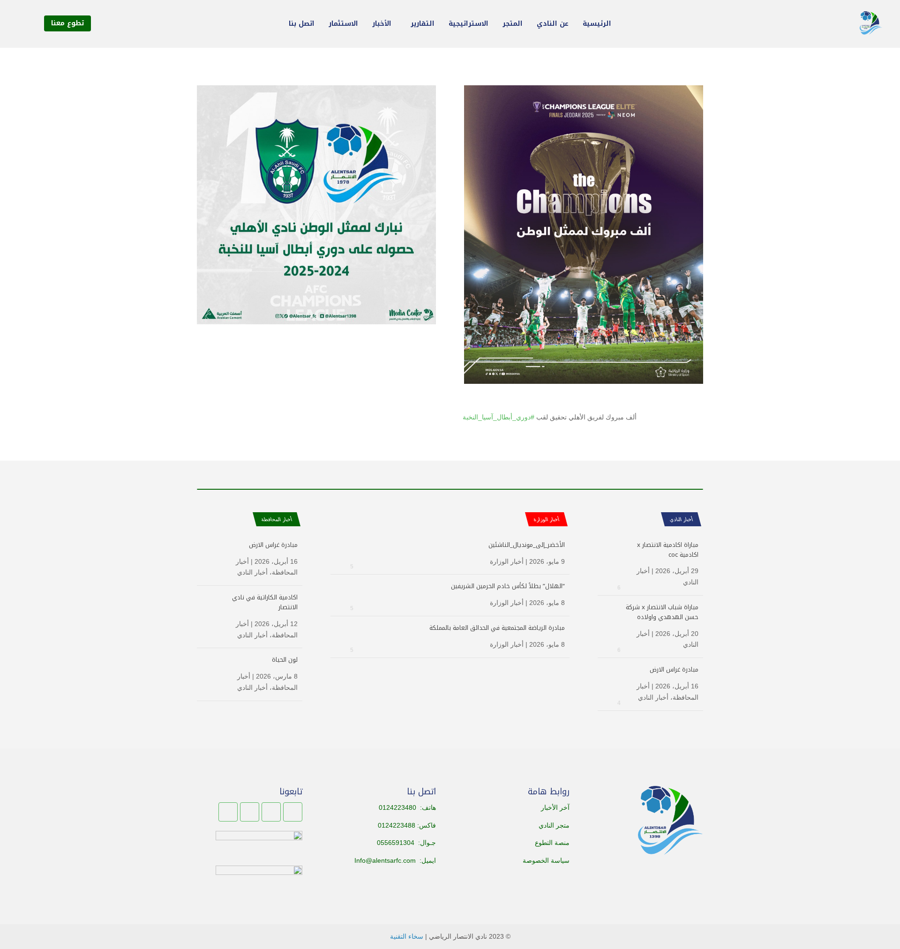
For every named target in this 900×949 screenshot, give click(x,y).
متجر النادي (554, 825)
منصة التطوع (552, 842)
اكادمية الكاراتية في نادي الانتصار (265, 602)
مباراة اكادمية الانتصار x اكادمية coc (667, 549)
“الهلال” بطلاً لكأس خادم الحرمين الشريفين (508, 586)
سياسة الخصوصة (546, 860)
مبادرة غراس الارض (674, 669)
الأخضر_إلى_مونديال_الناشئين (526, 545)
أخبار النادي (680, 519)
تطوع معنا (67, 23)
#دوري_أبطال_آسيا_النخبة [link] (498, 417)
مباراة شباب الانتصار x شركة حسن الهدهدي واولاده (662, 612)
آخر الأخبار (555, 807)
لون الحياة (285, 659)
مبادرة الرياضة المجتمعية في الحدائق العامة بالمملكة (497, 628)
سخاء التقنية (406, 936)
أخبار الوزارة (507, 561)
